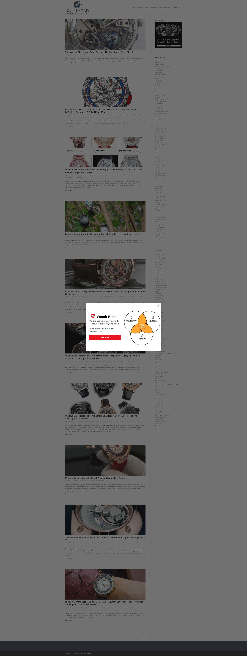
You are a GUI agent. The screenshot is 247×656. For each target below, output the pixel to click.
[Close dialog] (158, 305)
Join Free (105, 337)
